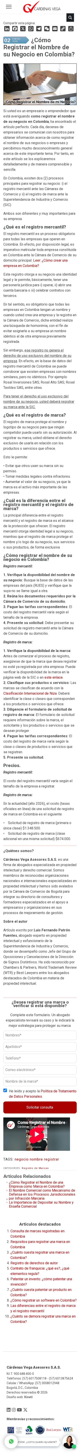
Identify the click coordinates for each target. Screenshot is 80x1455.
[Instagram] (14, 1410)
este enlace (53, 677)
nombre (36, 1159)
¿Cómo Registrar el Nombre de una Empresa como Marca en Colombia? (37, 1184)
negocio (22, 1159)
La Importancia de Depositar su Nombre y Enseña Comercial (41, 1204)
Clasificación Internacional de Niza (30, 693)
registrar (51, 1159)
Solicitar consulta (39, 1107)
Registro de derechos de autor (34, 1263)
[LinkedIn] (6, 28)
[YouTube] (19, 1410)
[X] (25, 1410)
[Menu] (9, 7)
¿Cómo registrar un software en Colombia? (43, 1300)
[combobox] (36, 33)
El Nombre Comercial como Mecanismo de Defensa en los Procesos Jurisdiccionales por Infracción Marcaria (42, 1194)
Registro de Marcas (35, 1168)
